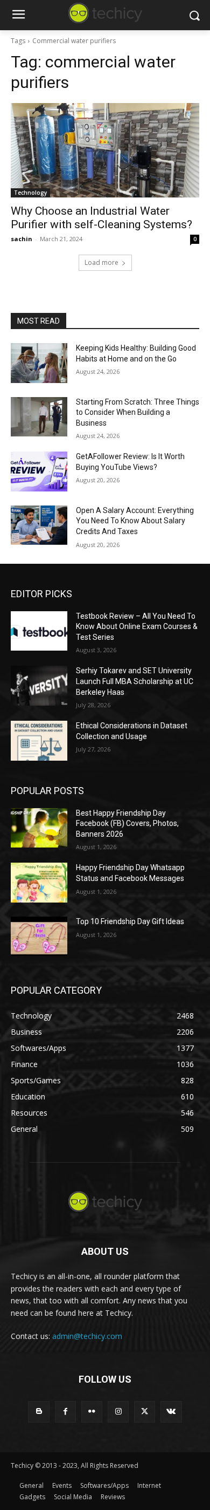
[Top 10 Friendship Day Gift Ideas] (39, 936)
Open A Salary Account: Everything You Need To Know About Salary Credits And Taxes (135, 521)
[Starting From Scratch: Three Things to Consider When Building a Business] (39, 417)
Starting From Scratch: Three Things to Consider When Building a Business (137, 412)
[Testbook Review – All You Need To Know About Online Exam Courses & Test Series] (39, 631)
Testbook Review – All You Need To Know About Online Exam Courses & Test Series (137, 626)
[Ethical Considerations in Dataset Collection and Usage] (39, 741)
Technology (30, 192)
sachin (21, 239)
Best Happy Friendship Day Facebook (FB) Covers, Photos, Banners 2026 (127, 823)
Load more (101, 262)
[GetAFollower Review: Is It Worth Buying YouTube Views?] (39, 471)
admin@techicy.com (87, 1336)
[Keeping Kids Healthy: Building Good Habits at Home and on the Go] (39, 363)
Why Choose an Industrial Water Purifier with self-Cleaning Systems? (101, 217)
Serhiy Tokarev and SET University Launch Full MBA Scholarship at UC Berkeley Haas (134, 681)
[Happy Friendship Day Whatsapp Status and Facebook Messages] (39, 883)
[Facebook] (65, 1411)
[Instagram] (118, 1411)
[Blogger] (38, 1411)
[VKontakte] (170, 1411)
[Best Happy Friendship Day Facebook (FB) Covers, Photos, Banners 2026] (39, 828)
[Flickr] (91, 1411)
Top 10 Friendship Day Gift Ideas (130, 921)
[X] (144, 1411)
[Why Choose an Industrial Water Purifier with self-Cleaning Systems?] (105, 150)
